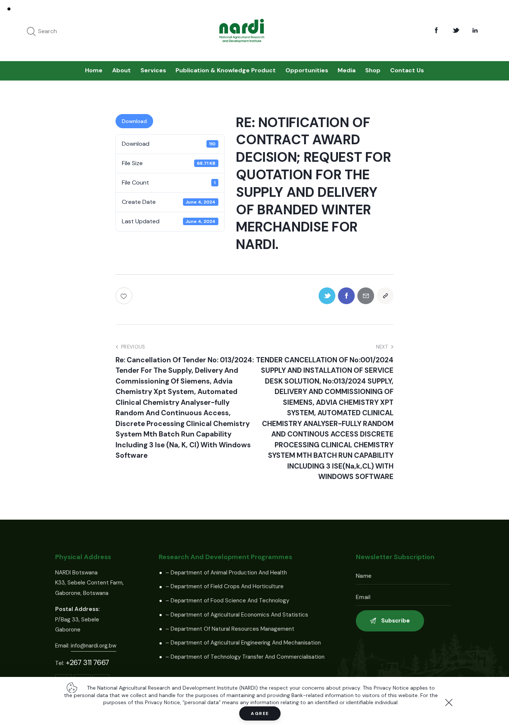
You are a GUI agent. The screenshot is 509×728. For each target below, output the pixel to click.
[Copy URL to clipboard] (385, 295)
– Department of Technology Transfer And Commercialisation (245, 657)
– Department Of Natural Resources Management (229, 629)
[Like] (125, 295)
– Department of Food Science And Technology (227, 600)
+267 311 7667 (87, 662)
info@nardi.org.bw (93, 645)
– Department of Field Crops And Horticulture (224, 586)
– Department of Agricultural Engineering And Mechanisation (243, 642)
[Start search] (31, 32)
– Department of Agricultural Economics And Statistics (236, 614)
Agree (260, 713)
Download (134, 121)
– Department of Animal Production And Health (226, 572)
